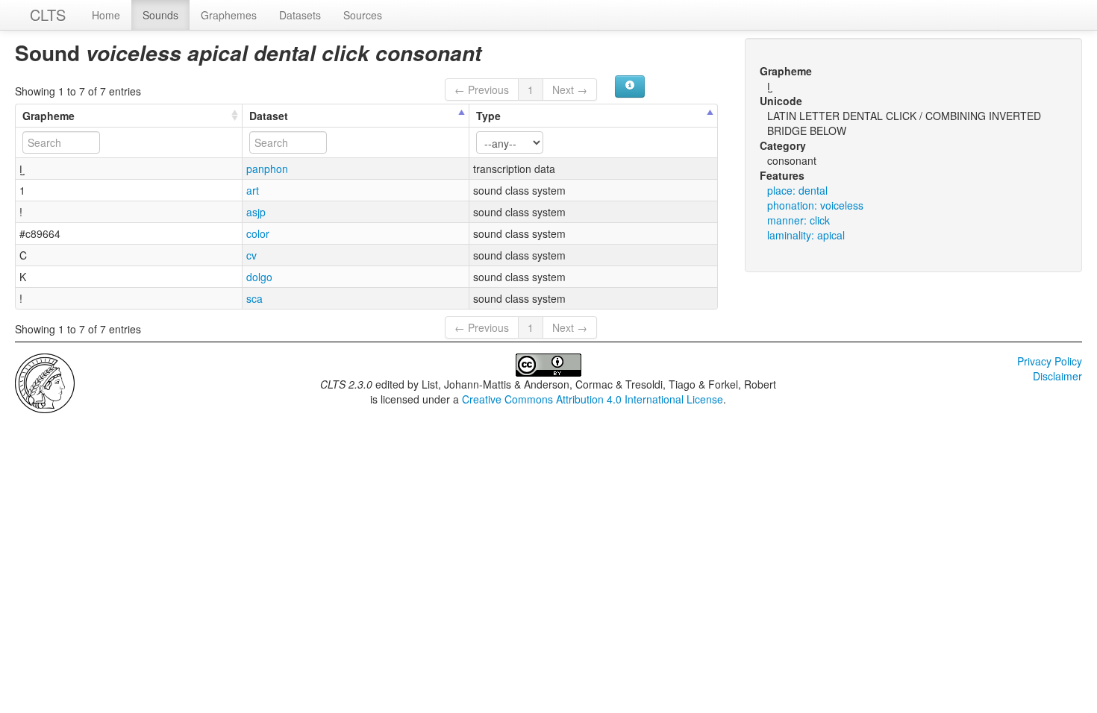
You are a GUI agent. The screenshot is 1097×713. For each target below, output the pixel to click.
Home (106, 14)
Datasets (300, 14)
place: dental (797, 190)
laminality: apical (806, 234)
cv (251, 255)
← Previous (481, 89)
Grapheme (48, 115)
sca (254, 298)
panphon (267, 168)
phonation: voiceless (815, 205)
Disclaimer (1057, 375)
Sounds (160, 14)
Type (488, 115)
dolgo (259, 276)
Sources (362, 14)
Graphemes (229, 14)
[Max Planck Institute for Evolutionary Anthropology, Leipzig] (45, 381)
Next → (569, 89)
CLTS (48, 14)
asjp (256, 211)
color (257, 233)
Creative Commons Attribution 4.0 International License (592, 399)
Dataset (268, 115)
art (252, 190)
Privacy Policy (1049, 361)
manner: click (798, 220)
